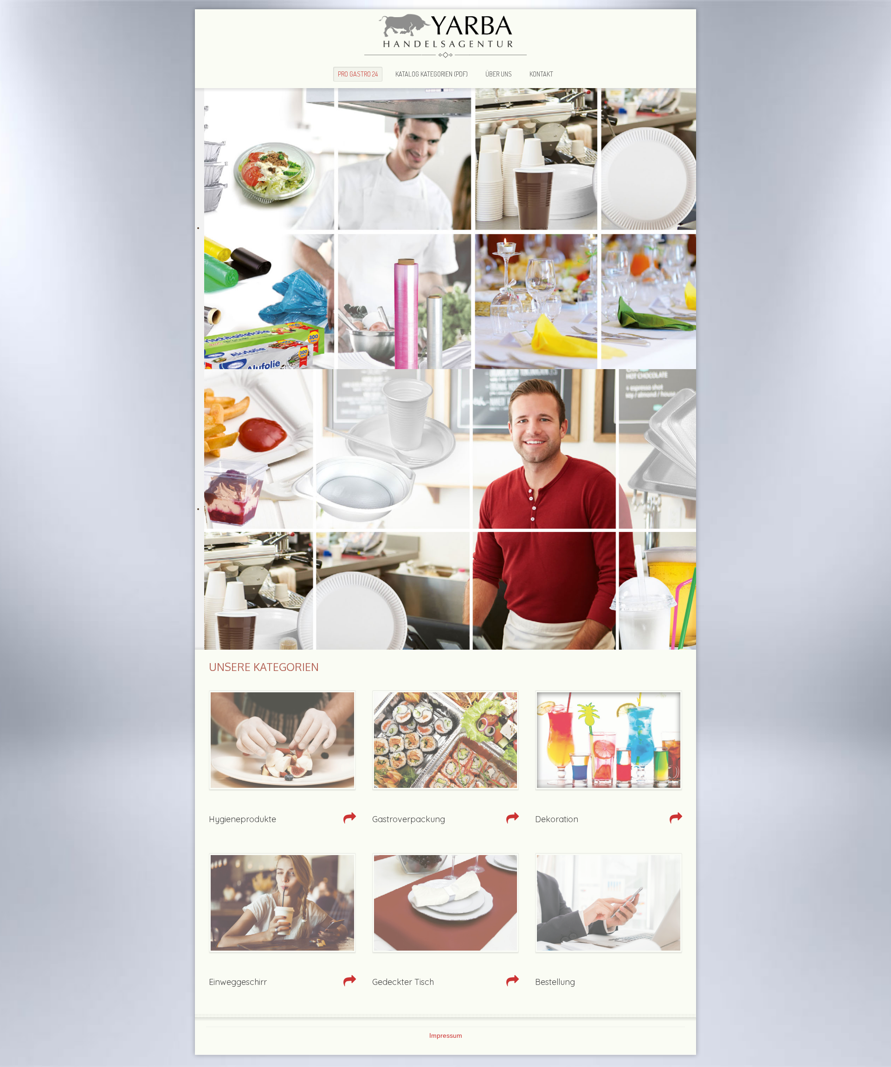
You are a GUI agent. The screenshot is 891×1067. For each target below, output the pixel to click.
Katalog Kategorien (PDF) (431, 74)
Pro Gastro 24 (358, 74)
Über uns (498, 74)
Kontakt (541, 74)
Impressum (445, 1035)
